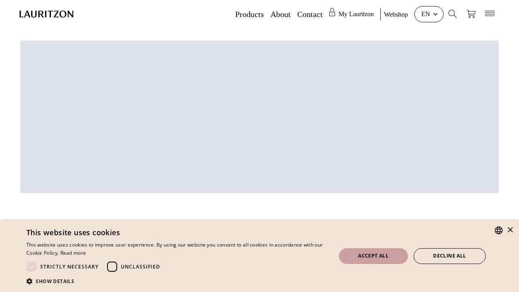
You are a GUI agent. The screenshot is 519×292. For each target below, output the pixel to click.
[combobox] (499, 230)
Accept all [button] (373, 255)
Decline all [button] (449, 255)
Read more (73, 252)
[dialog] (259, 256)
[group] (354, 14)
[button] (176, 281)
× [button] (510, 230)
